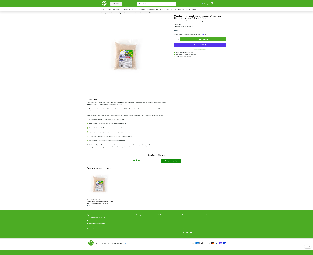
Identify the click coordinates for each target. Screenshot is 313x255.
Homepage (103, 13)
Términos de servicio (188, 215)
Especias (188, 9)
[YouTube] (191, 232)
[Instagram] (187, 232)
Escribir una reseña (171, 161)
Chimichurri (181, 9)
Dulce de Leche (164, 9)
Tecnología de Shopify (116, 243)
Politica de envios (163, 215)
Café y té (173, 9)
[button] (178, 37)
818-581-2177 (93, 221)
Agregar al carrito (203, 39)
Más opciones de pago (200, 49)
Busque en (173, 4)
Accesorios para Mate (152, 9)
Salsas (194, 9)
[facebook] (183, 232)
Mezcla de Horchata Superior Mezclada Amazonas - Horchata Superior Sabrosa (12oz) (100, 202)
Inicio (102, 9)
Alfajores (134, 9)
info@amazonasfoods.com (97, 223)
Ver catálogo (115, 3)
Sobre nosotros (91, 229)
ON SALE (108, 9)
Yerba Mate (141, 9)
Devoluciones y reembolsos (213, 215)
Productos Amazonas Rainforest (121, 9)
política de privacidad (140, 215)
